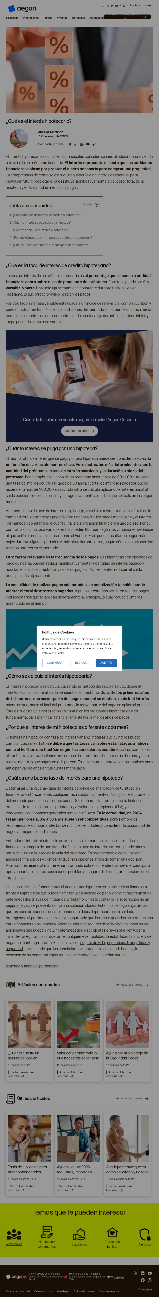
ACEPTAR (106, 662)
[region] (79, 648)
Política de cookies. (77, 653)
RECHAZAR (82, 662)
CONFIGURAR (55, 662)
